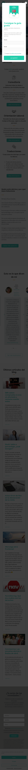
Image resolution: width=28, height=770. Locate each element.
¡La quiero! (14, 58)
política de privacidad (16, 53)
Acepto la (13, 53)
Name (5, 40)
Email (5, 46)
